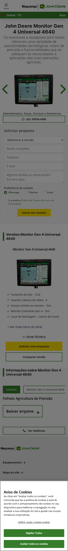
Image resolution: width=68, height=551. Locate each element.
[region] (34, 516)
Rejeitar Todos (34, 533)
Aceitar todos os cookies (34, 544)
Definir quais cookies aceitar (34, 522)
